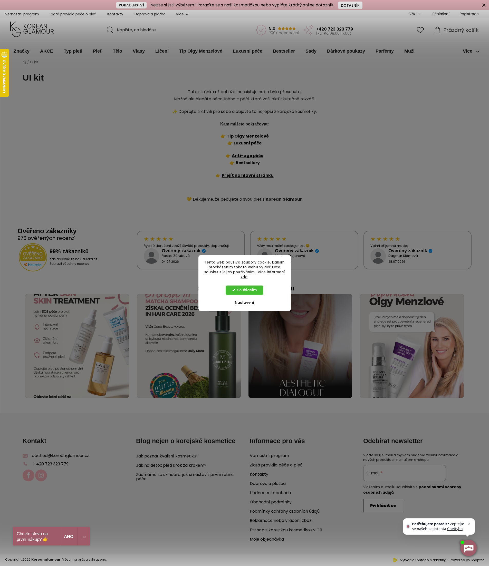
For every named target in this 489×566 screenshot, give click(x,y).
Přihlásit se (383, 506)
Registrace (469, 13)
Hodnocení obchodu (270, 493)
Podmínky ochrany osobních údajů (285, 511)
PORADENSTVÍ (131, 5)
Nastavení (244, 302)
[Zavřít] (469, 524)
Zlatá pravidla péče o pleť (73, 14)
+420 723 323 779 (334, 29)
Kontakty (115, 14)
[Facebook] (28, 475)
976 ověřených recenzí (46, 238)
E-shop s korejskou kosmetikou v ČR (286, 530)
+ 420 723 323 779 (51, 464)
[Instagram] (41, 475)
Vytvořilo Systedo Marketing (423, 560)
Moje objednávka (267, 539)
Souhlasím (247, 289)
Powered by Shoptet (467, 560)
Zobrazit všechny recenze (69, 263)
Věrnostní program (22, 14)
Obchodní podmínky (271, 502)
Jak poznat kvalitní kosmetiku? (167, 456)
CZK (412, 13)
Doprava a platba (150, 14)
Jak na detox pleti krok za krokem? (171, 465)
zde (244, 276)
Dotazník (350, 5)
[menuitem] (21, 51)
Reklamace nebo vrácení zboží (281, 520)
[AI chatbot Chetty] (468, 548)
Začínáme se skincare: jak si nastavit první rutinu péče (185, 476)
